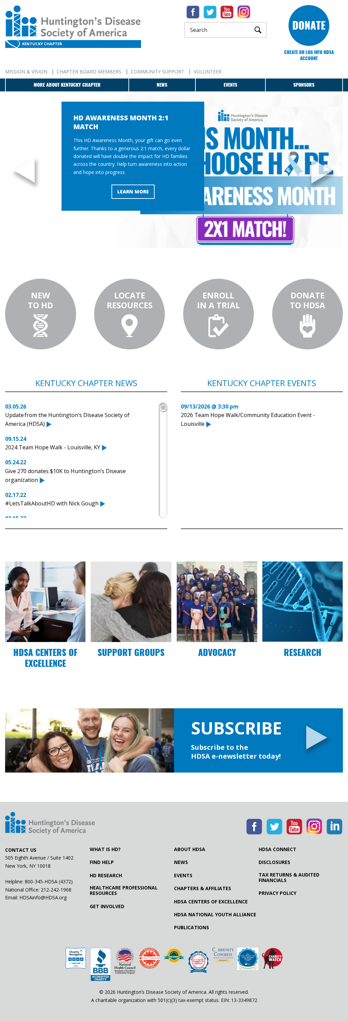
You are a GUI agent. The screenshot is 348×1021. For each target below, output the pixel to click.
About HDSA (189, 849)
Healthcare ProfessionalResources (124, 890)
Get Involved (107, 906)
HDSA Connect (277, 849)
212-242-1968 (56, 889)
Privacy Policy (277, 893)
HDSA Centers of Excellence (211, 901)
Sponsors (303, 85)
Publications (191, 927)
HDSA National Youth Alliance (215, 914)
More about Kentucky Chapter (67, 85)
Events (230, 85)
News (162, 85)
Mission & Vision (26, 71)
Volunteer (208, 71)
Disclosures (274, 862)
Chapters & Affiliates (202, 888)
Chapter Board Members (89, 71)
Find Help (102, 862)
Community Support (157, 71)
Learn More (133, 191)
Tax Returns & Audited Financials (289, 877)
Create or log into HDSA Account (309, 55)
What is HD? (105, 849)
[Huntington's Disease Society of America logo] (50, 824)
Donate (309, 25)
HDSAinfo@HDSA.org (43, 897)
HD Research (106, 875)
